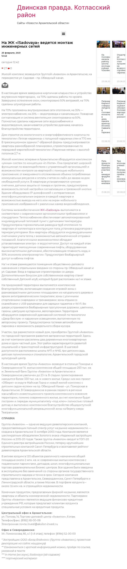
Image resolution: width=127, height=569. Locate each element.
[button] (63, 33)
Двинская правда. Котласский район (63, 11)
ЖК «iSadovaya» (50, 210)
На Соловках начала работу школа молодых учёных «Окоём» (106, 63)
